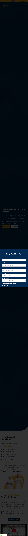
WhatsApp (4, 268)
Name (3, 257)
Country (4, 273)
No (7, 285)
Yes (4, 285)
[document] (14, 268)
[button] (26, 251)
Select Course (5, 278)
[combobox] (3, 270)
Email (3, 262)
